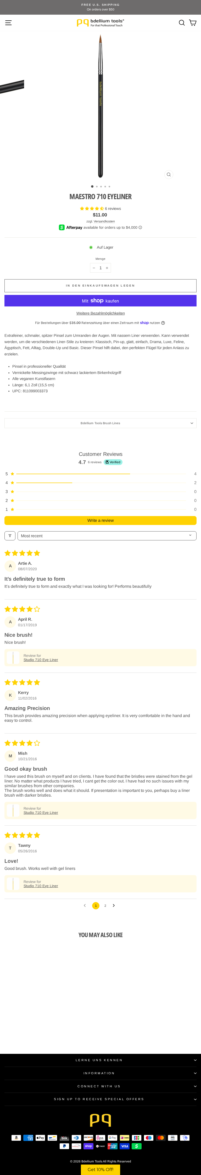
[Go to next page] (115, 905)
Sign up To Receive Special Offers (99, 1099)
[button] (92, 208)
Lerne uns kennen (99, 1060)
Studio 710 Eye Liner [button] (41, 660)
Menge (101, 258)
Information (99, 1073)
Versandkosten (104, 221)
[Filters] (9, 535)
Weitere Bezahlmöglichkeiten (100, 313)
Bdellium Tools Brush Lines (100, 423)
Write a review (100, 520)
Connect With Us (99, 1086)
